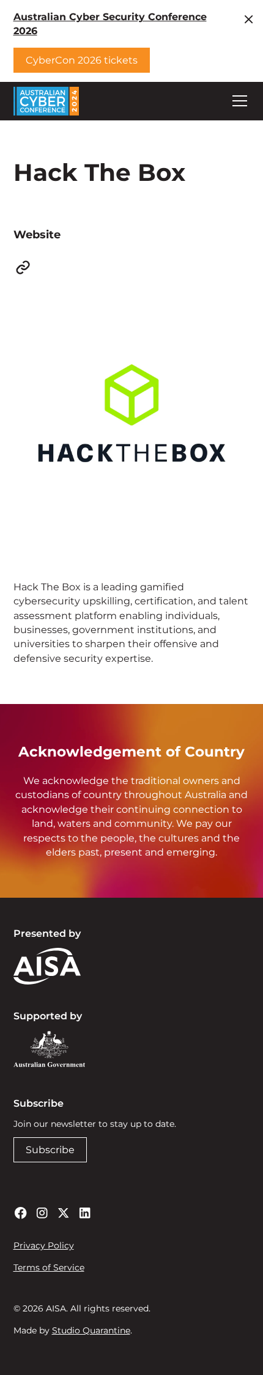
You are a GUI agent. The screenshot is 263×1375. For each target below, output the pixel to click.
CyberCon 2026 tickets (82, 60)
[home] (46, 101)
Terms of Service (48, 1267)
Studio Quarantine (91, 1330)
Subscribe (50, 1150)
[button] (237, 101)
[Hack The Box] (22, 267)
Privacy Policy (43, 1245)
